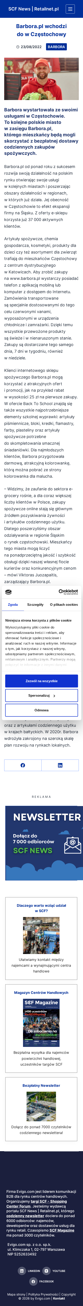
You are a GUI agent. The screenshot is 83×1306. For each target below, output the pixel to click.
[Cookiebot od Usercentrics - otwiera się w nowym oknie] (59, 592)
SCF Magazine (62, 1230)
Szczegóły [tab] (35, 604)
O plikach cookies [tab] (64, 604)
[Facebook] (23, 765)
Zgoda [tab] (13, 604)
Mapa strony (16, 1294)
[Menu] (70, 9)
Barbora (56, 47)
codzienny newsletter (25, 1216)
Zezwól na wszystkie (42, 681)
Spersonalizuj (39, 695)
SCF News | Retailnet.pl (33, 9)
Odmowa (41, 710)
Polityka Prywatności (43, 1294)
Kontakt (59, 1298)
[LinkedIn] (60, 765)
